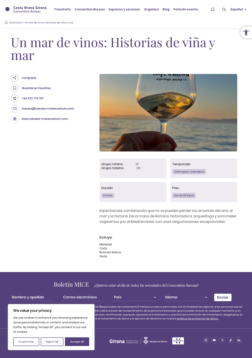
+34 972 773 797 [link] (33, 98)
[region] (51, 327)
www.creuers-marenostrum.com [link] (45, 119)
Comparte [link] (29, 78)
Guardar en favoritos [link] (36, 88)
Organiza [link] (151, 9)
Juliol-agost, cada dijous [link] (189, 171)
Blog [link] (166, 9)
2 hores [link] (107, 195)
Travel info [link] (62, 9)
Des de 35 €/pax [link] (184, 195)
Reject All (52, 342)
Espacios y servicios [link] (124, 9)
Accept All (77, 342)
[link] (246, 32)
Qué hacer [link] (15, 22)
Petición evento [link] (185, 9)
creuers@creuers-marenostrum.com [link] (48, 109)
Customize (26, 342)
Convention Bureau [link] (90, 9)
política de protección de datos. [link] (197, 318)
